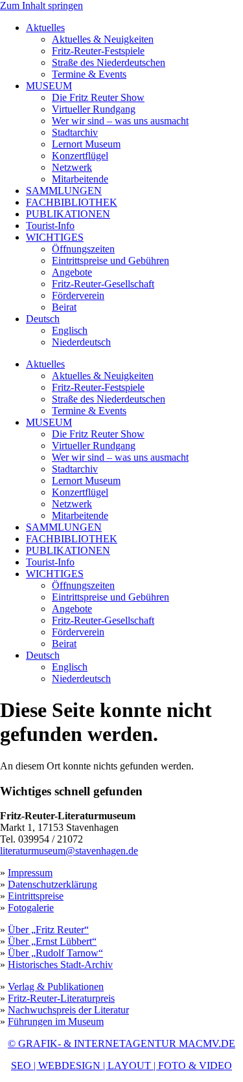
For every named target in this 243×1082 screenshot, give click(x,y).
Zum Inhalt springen (41, 5)
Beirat (64, 307)
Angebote (72, 272)
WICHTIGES (55, 237)
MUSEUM (49, 85)
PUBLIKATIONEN (68, 213)
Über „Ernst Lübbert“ (52, 941)
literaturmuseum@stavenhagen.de (69, 850)
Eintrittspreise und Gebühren (110, 260)
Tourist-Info (50, 225)
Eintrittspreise (36, 895)
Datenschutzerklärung (52, 884)
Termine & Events (89, 74)
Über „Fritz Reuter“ (48, 929)
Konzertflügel (80, 155)
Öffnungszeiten (83, 248)
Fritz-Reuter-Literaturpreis (61, 998)
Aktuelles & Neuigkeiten (103, 39)
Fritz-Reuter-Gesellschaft (103, 283)
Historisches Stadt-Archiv (60, 964)
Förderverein (78, 295)
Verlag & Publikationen (56, 986)
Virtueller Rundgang (93, 109)
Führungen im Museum (56, 1021)
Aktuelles (45, 27)
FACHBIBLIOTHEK (71, 202)
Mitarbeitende (80, 178)
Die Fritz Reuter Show (98, 97)
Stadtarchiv (75, 132)
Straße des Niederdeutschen (108, 62)
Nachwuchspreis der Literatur (68, 1009)
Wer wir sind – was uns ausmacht (120, 120)
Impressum (30, 872)
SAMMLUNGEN (64, 190)
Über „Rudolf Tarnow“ (55, 952)
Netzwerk (72, 167)
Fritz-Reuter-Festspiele (98, 50)
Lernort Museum (86, 143)
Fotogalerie (31, 907)
